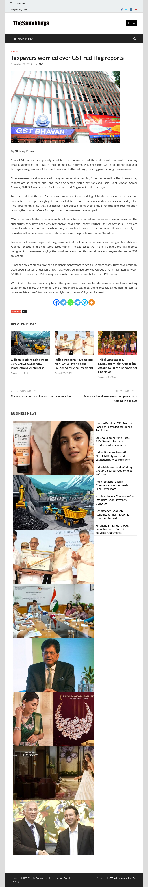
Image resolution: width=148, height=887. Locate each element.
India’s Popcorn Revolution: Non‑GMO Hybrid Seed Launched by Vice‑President (74, 363)
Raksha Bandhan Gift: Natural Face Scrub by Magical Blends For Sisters (114, 426)
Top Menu (19, 3)
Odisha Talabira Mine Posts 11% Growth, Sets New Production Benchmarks (29, 363)
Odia (131, 23)
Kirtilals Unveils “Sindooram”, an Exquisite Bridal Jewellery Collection (115, 499)
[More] (91, 302)
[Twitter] (126, 9)
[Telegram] (77, 302)
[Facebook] (121, 9)
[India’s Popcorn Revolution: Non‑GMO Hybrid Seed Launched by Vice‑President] (74, 355)
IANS (40, 64)
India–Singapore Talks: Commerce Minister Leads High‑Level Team (112, 485)
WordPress (116, 877)
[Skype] (84, 302)
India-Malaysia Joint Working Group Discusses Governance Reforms (114, 470)
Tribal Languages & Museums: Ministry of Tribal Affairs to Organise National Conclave (117, 365)
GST (25, 311)
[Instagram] (131, 9)
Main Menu (25, 38)
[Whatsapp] (70, 302)
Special (15, 51)
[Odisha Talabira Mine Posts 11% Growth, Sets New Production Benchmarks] (30, 355)
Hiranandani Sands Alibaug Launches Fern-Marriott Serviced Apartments (112, 529)
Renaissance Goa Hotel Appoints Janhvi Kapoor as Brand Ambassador (112, 514)
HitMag (132, 877)
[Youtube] (136, 9)
